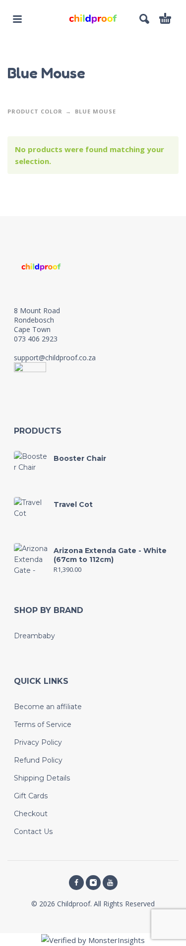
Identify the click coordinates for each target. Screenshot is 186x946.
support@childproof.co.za (55, 357)
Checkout (31, 813)
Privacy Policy (38, 742)
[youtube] (110, 882)
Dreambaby (34, 635)
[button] (17, 18)
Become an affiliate (48, 706)
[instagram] (93, 882)
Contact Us (33, 831)
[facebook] (76, 882)
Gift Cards (31, 795)
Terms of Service (42, 724)
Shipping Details (42, 778)
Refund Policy (38, 760)
